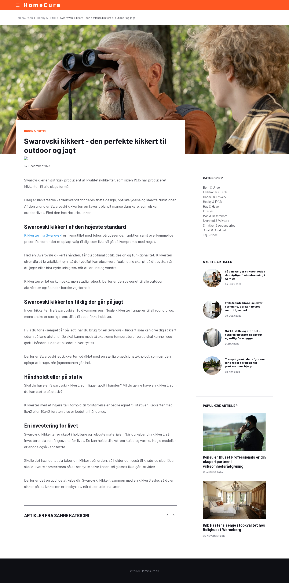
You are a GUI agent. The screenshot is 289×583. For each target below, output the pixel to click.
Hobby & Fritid (46, 17)
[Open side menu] (17, 5)
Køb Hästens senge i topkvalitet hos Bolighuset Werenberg (234, 527)
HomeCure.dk (24, 17)
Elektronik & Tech (215, 192)
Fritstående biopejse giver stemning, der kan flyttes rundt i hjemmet (244, 306)
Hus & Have (211, 206)
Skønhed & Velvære (216, 220)
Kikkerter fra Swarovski (43, 235)
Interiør (208, 211)
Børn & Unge (211, 187)
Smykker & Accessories (219, 225)
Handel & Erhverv (214, 197)
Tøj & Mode (210, 235)
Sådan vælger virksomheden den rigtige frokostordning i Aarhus (245, 275)
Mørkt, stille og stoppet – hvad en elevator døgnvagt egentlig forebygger (243, 334)
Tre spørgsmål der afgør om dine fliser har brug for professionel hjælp (245, 362)
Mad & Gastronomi (215, 216)
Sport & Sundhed (214, 230)
